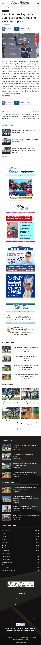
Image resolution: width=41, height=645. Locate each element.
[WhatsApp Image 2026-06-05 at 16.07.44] (20, 201)
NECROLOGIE (18, 628)
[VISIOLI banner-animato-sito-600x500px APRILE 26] (20, 297)
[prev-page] (3, 157)
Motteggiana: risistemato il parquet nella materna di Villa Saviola (30, 423)
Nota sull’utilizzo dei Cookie (28, 637)
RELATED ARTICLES (8, 125)
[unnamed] (20, 323)
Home (3, 8)
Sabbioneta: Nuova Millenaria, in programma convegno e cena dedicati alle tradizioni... (25, 498)
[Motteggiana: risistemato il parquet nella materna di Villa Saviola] (6, 377)
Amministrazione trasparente (20, 639)
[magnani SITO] (20, 213)
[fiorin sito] (20, 312)
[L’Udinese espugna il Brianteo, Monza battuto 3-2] (6, 141)
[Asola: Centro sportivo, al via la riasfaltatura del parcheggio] (6, 517)
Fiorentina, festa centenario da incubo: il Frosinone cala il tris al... (10, 423)
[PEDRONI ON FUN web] (20, 175)
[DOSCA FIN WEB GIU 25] (20, 271)
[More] (29, 29)
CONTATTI (8, 628)
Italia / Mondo (10, 8)
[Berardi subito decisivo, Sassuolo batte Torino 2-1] (6, 132)
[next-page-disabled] (6, 157)
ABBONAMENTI (30, 628)
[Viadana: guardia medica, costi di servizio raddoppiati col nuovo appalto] (6, 508)
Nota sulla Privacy (8, 637)
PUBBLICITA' (12, 630)
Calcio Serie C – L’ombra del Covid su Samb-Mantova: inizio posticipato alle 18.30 (30, 116)
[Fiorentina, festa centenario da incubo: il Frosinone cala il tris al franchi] (6, 150)
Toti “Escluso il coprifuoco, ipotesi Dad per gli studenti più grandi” (10, 116)
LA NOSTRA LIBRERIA (26, 630)
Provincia (24, 418)
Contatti (17, 637)
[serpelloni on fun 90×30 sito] (20, 335)
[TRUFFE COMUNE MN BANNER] (20, 242)
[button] (3, 3)
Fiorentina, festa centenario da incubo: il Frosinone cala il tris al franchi (23, 150)
